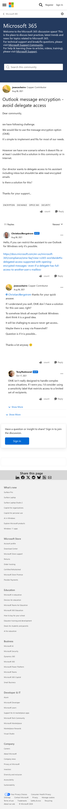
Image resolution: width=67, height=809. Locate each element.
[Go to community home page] (11, 4)
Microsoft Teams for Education (16, 605)
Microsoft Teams (10, 672)
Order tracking (9, 564)
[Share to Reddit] (33, 477)
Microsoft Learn (10, 707)
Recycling (48, 800)
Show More (17, 406)
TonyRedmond (24, 371)
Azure (6, 697)
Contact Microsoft (21, 797)
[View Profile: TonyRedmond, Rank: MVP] (11, 373)
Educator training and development (18, 620)
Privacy (35, 797)
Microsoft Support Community (25, 45)
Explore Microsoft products (14, 523)
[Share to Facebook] (23, 477)
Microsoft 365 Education (13, 610)
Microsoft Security (11, 651)
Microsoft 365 (12, 13)
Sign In (59, 4)
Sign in (17, 441)
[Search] (41, 5)
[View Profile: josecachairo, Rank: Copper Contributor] (6, 89)
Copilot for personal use (13, 513)
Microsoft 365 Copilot (12, 677)
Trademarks (22, 800)
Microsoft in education (13, 595)
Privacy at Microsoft (12, 764)
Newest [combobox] (58, 224)
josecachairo (19, 87)
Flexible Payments (11, 580)
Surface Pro (8, 492)
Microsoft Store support (13, 554)
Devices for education (12, 600)
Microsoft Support (26, 51)
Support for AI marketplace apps (16, 713)
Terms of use (9, 800)
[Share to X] (28, 477)
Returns (7, 559)
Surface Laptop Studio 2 (13, 502)
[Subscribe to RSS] (44, 477)
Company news (10, 759)
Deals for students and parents (16, 626)
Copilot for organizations (13, 508)
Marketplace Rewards (12, 728)
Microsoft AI (8, 646)
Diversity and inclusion (13, 774)
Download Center (11, 548)
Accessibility (9, 779)
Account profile (10, 543)
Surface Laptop (10, 497)
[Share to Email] (49, 477)
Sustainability (9, 785)
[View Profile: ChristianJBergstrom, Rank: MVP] (6, 235)
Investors (7, 769)
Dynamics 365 (9, 656)
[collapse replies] (33, 231)
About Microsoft (10, 754)
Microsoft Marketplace (13, 723)
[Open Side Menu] (4, 4)
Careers (7, 748)
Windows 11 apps (11, 528)
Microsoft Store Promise (13, 574)
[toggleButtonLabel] (62, 14)
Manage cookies (48, 797)
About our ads (9, 804)
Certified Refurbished (12, 569)
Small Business (10, 682)
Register (49, 4)
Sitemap (7, 797)
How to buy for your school (14, 615)
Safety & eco (36, 800)
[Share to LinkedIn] (17, 477)
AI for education (10, 631)
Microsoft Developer (12, 702)
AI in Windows (9, 518)
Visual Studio (9, 733)
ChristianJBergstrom (22, 233)
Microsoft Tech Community (14, 718)
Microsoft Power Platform (14, 667)
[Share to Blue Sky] (39, 477)
